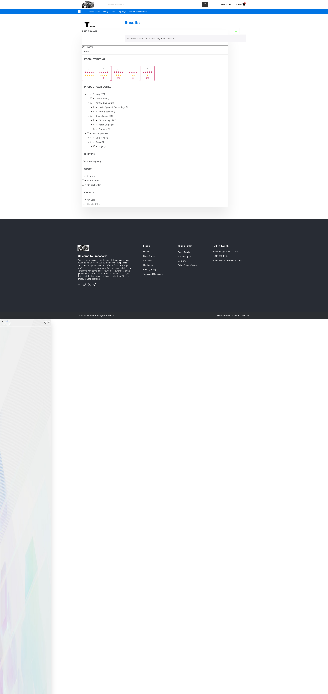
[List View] (242, 31)
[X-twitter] (89, 284)
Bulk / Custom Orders (138, 12)
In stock (91, 176)
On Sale (91, 200)
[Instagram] (84, 284)
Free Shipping (94, 161)
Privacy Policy (223, 315)
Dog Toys (122, 12)
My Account (226, 4)
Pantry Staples (109, 12)
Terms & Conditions (240, 315)
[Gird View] (236, 31)
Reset (87, 51)
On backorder (94, 185)
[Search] (205, 4)
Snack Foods (94, 12)
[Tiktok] (94, 284)
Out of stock (93, 180)
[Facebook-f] (79, 284)
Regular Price (93, 204)
